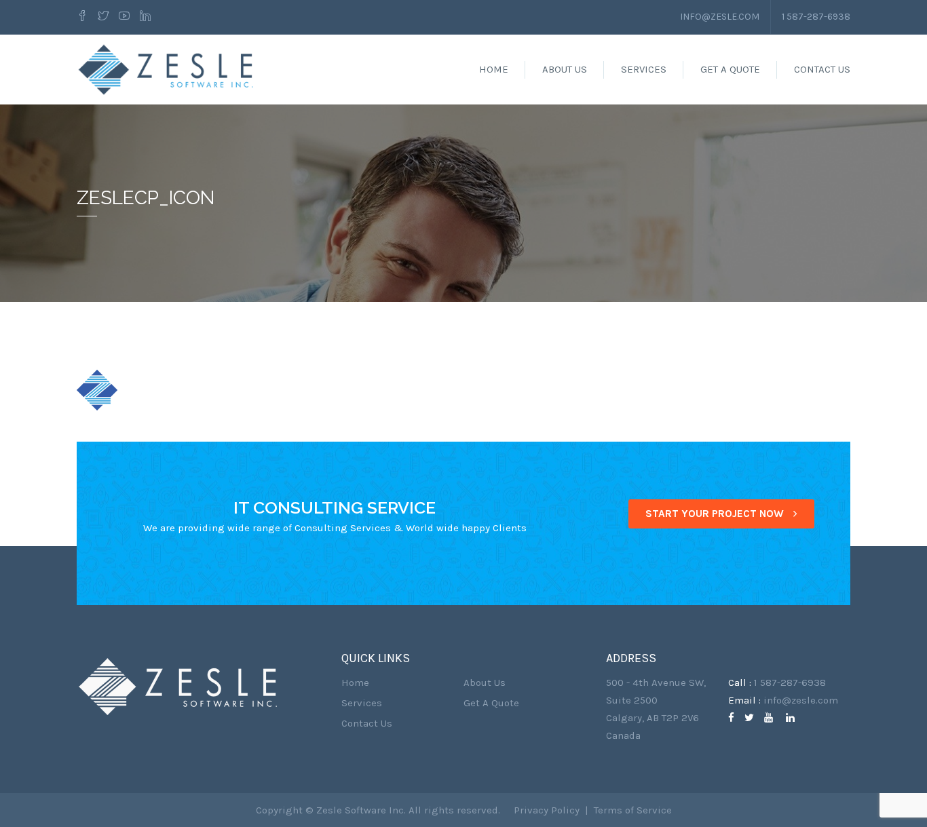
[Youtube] (124, 17)
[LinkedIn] (795, 718)
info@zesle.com (719, 16)
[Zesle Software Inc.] (166, 69)
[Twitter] (103, 17)
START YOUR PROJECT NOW (716, 513)
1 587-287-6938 (816, 16)
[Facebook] (84, 17)
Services (643, 69)
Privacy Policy (547, 810)
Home (493, 69)
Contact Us (822, 69)
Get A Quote (730, 69)
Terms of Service (633, 810)
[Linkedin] (145, 17)
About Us (564, 69)
